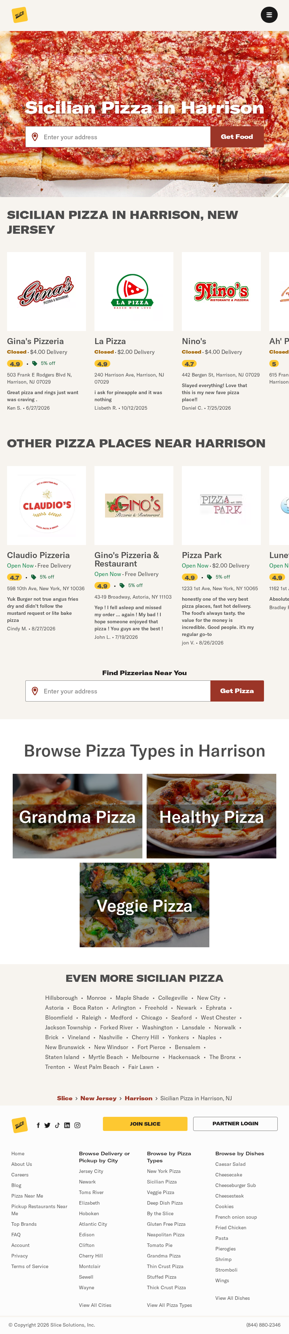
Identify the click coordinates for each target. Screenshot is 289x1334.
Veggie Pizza (160, 1192)
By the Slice (160, 1213)
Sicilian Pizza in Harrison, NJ (196, 1098)
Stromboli (226, 1270)
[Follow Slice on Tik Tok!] (57, 1126)
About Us (21, 1164)
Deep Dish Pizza (165, 1203)
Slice (65, 1098)
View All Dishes (232, 1298)
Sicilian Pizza (162, 1182)
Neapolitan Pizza (166, 1234)
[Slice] (19, 15)
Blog (16, 1185)
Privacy (19, 1256)
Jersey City (91, 1171)
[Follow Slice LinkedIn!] (67, 1126)
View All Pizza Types (169, 1305)
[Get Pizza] (237, 691)
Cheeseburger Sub (235, 1185)
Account (20, 1245)
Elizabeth (89, 1203)
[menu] (269, 15)
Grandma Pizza (164, 1256)
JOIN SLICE (145, 1124)
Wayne (86, 1287)
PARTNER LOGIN (235, 1123)
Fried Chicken (230, 1227)
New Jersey (98, 1098)
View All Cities (95, 1305)
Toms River (91, 1192)
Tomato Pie (159, 1245)
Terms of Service (29, 1266)
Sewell (86, 1277)
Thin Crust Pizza (165, 1266)
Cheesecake (228, 1174)
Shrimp (223, 1259)
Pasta (221, 1238)
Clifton (86, 1245)
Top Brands (24, 1224)
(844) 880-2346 (263, 1325)
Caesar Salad (230, 1164)
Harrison (139, 1098)
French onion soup (236, 1217)
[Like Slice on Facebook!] (38, 1126)
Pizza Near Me (27, 1196)
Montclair (89, 1266)
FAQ (15, 1234)
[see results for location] (35, 137)
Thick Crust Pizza (166, 1287)
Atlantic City (93, 1224)
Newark (87, 1182)
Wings (222, 1280)
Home (17, 1153)
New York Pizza (164, 1171)
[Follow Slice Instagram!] (77, 1126)
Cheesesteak (229, 1196)
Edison (86, 1234)
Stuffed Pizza (162, 1277)
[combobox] (127, 137)
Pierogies (225, 1249)
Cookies (224, 1206)
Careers (20, 1174)
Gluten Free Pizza (166, 1224)
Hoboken (89, 1213)
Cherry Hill (91, 1256)
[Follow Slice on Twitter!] (47, 1126)
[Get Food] (237, 136)
